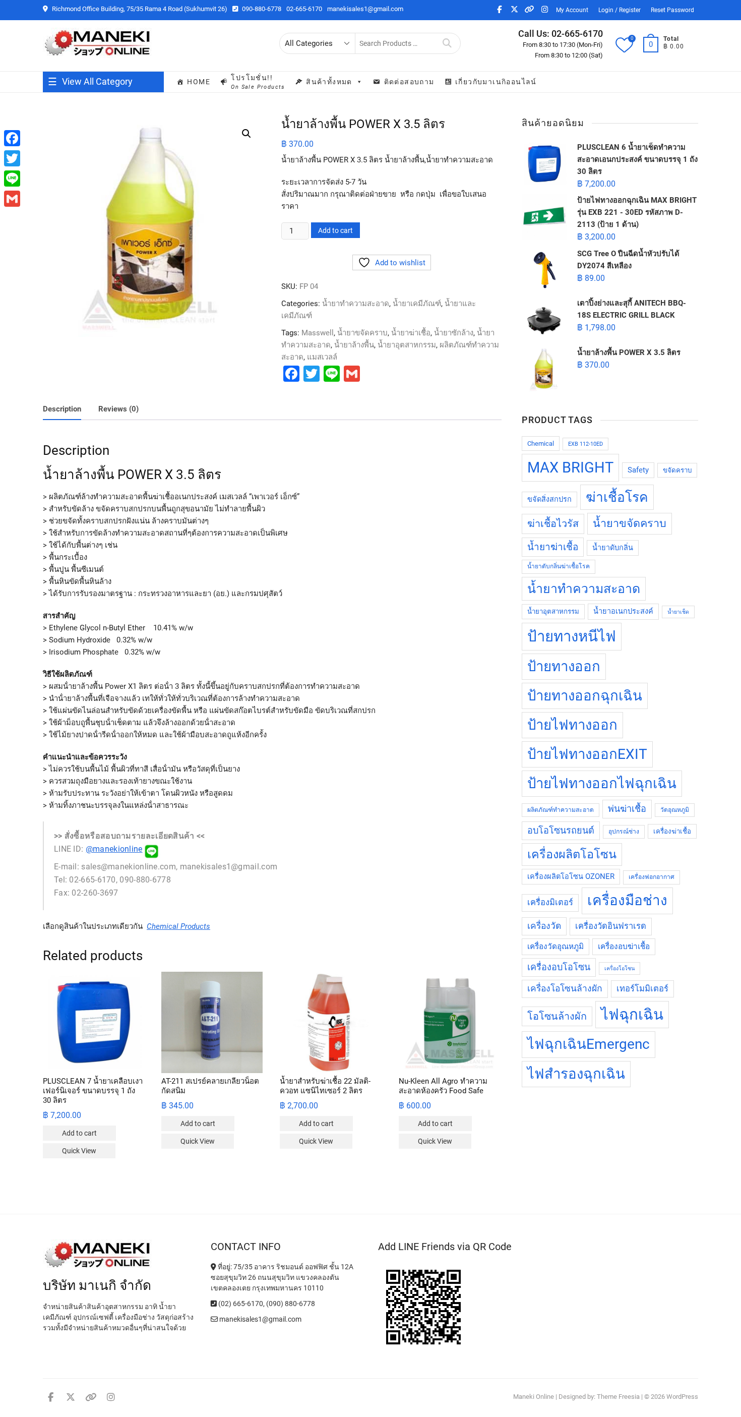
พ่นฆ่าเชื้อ (627, 808)
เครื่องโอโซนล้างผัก (564, 988)
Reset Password (672, 10)
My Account (572, 10)
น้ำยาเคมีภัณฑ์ (417, 303)
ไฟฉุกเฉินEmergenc (588, 1044)
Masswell (317, 332)
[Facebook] (12, 138)
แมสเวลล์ (322, 357)
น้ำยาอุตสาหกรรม (407, 344)
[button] (246, 134)
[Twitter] (12, 158)
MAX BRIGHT (570, 467)
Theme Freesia (618, 1396)
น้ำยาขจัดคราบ (362, 332)
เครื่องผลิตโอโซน (571, 854)
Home (198, 82)
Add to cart (335, 230)
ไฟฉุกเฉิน (632, 1014)
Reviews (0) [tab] (118, 409)
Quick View (79, 1151)
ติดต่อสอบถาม (409, 82)
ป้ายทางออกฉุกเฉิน (584, 695)
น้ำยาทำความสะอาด (355, 303)
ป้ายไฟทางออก (572, 725)
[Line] (12, 178)
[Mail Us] (215, 1319)
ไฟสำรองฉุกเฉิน (576, 1074)
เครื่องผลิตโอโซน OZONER (570, 876)
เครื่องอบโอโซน (558, 967)
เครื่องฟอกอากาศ (651, 876)
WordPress (682, 1396)
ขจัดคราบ (677, 470)
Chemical (540, 443)
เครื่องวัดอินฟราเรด (610, 926)
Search (447, 43)
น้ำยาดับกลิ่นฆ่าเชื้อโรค (558, 566)
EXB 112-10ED (585, 444)
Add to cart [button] (79, 1133)
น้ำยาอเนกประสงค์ (623, 611)
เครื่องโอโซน (619, 968)
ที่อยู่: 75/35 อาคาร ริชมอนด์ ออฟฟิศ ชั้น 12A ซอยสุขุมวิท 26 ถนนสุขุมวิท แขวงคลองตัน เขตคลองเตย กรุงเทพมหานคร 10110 (282, 1277)
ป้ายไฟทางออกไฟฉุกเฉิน (601, 783)
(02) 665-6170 (240, 1304)
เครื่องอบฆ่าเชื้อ (624, 946)
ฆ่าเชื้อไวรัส (553, 523)
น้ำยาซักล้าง (453, 332)
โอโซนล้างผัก (557, 1016)
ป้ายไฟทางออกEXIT (587, 754)
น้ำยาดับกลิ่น (612, 548)
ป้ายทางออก (563, 666)
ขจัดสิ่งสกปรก (549, 499)
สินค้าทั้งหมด (329, 82)
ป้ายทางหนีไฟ (571, 636)
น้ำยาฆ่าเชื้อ (410, 332)
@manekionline (114, 849)
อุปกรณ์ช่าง (623, 831)
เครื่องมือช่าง (627, 900)
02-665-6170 (304, 9)
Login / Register (619, 10)
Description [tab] (62, 409)
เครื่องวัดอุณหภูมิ (555, 946)
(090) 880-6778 (290, 1304)
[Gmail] (12, 199)
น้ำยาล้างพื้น (354, 344)
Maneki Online (533, 1396)
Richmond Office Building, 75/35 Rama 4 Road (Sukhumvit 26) (138, 9)
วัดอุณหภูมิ (674, 809)
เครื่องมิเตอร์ (550, 902)
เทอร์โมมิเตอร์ (642, 988)
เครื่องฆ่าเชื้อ (672, 831)
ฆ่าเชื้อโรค (617, 497)
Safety (638, 470)
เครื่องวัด (544, 926)
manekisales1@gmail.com (365, 9)
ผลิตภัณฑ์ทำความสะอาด (560, 809)
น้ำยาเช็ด (678, 612)
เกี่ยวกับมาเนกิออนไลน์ (496, 82)
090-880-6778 (260, 9)
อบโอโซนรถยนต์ (560, 830)
